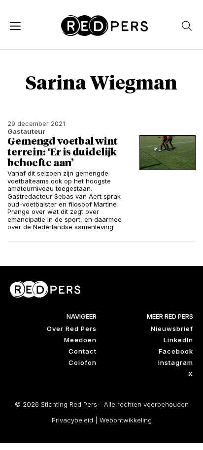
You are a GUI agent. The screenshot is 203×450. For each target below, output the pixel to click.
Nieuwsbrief (172, 328)
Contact (82, 351)
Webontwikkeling (126, 420)
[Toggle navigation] (15, 25)
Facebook (176, 351)
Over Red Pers (72, 328)
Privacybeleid (72, 420)
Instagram (175, 362)
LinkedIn (178, 340)
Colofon (82, 362)
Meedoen (80, 340)
